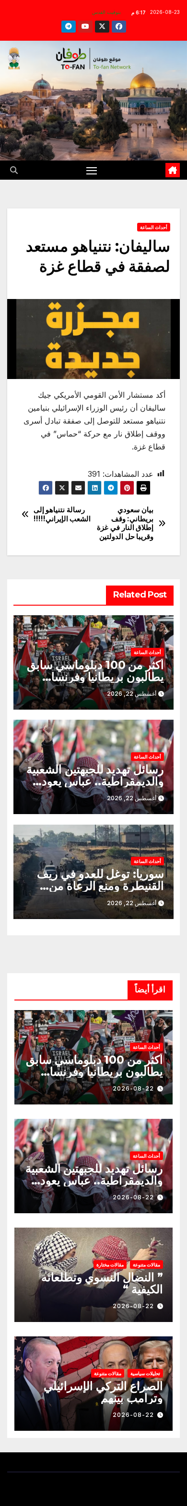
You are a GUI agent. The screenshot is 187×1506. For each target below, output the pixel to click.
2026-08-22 (133, 1088)
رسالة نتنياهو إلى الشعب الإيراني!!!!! (62, 514)
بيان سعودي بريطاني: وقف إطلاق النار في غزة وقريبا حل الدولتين (125, 523)
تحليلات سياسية (145, 1373)
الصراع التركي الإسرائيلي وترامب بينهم (103, 1392)
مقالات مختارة (110, 1264)
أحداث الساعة (153, 227)
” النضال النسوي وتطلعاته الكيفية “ (102, 1283)
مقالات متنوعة (146, 1264)
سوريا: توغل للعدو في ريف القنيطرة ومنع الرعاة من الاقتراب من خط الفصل (100, 886)
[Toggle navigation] (91, 170)
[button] (14, 170)
